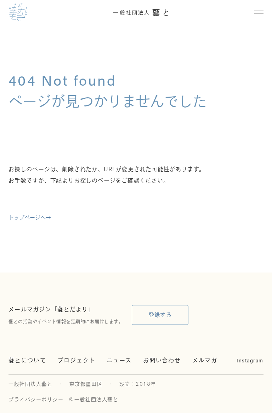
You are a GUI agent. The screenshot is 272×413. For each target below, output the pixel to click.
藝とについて (27, 360)
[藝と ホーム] (17, 12)
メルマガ (204, 360)
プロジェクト (77, 360)
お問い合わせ (162, 360)
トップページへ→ (29, 217)
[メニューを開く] (259, 12)
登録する (160, 314)
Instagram (250, 360)
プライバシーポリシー (35, 399)
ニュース (119, 360)
